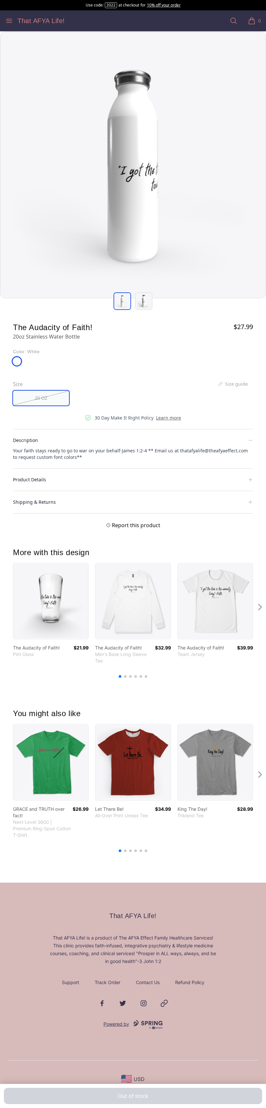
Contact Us (148, 982)
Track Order (107, 982)
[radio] (41, 398)
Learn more (168, 418)
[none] (232, 384)
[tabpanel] (133, 165)
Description (25, 440)
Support (70, 982)
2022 (110, 5)
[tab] (122, 301)
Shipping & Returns (34, 502)
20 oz (41, 398)
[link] (50, 601)
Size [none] (18, 384)
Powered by (116, 1024)
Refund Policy (189, 982)
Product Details (29, 479)
